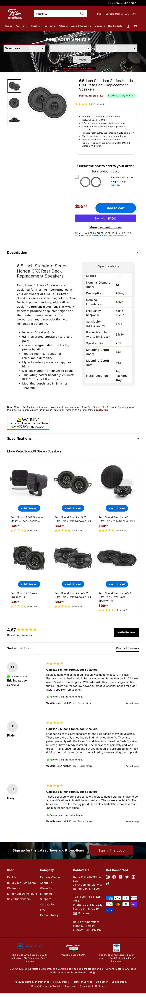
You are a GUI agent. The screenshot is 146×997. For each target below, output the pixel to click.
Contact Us (130, 14)
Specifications (19, 438)
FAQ (42, 909)
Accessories (22, 26)
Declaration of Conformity (46, 986)
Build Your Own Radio (21, 883)
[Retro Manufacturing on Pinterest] (133, 877)
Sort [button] (10, 648)
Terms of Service (82, 981)
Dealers (101, 14)
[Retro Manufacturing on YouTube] (120, 877)
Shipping (46, 893)
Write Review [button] (126, 632)
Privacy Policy (61, 981)
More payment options (105, 227)
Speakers (35, 26)
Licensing (70, 986)
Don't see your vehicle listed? (73, 68)
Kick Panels (49, 26)
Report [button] (81, 703)
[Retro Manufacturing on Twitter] (127, 877)
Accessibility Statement (94, 986)
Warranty (46, 888)
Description (17, 253)
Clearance (100, 26)
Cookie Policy (119, 981)
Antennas (63, 26)
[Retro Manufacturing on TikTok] (108, 883)
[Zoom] (47, 102)
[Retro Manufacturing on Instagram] (108, 877)
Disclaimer (102, 981)
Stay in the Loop (111, 850)
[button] (29, 530)
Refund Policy (49, 915)
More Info (91, 189)
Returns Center (50, 877)
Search (60, 59)
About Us (46, 883)
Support (110, 14)
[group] (26, 630)
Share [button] (89, 703)
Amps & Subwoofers (81, 26)
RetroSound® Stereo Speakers (39, 451)
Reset (82, 59)
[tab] (127, 649)
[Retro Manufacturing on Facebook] (114, 877)
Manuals (119, 14)
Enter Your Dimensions (22, 893)
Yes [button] (74, 703)
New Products (115, 26)
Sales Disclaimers (19, 899)
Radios (8, 26)
